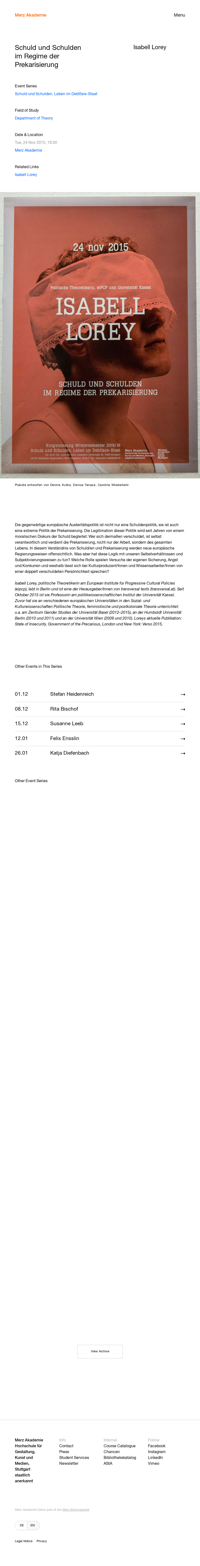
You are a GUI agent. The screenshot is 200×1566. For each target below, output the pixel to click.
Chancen (112, 1452)
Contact (66, 1446)
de (22, 1525)
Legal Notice (23, 1541)
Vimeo (153, 1464)
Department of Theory (34, 118)
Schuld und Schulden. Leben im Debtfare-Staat (56, 94)
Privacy (42, 1541)
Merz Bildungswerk (76, 1509)
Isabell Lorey (26, 175)
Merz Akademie (30, 15)
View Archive (100, 1351)
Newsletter (68, 1464)
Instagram (157, 1452)
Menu (179, 15)
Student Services (74, 1458)
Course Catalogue (120, 1446)
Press (64, 1452)
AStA (108, 1464)
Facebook (156, 1446)
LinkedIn (155, 1458)
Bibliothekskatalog (120, 1458)
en (32, 1525)
